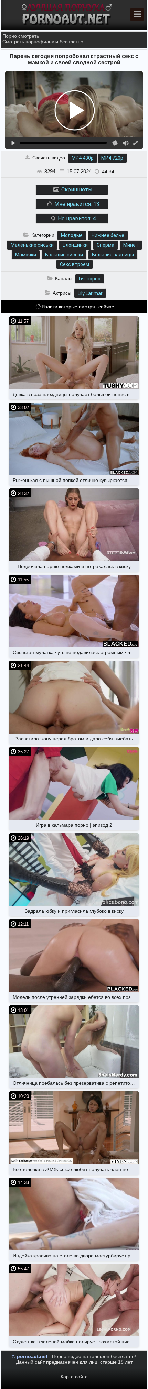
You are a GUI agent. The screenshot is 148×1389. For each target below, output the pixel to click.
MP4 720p (112, 158)
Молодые (72, 235)
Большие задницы (113, 254)
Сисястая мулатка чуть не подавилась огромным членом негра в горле (76, 652)
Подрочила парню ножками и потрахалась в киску (74, 566)
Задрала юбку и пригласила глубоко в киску (74, 911)
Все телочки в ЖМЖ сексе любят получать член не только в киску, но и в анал (76, 1169)
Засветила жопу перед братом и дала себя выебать (74, 738)
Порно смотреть (20, 36)
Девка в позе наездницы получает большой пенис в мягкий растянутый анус (76, 394)
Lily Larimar (90, 293)
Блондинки (75, 245)
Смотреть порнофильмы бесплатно (42, 41)
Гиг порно (90, 279)
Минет (130, 245)
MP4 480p (83, 158)
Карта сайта (74, 1376)
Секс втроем (74, 264)
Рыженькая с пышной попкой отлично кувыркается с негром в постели (76, 480)
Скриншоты (76, 189)
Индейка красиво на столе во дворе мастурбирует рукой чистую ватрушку (76, 1255)
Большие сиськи (64, 254)
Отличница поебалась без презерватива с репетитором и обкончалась (76, 1083)
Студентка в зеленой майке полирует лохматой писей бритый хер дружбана (76, 1341)
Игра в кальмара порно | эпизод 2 (74, 825)
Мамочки (25, 254)
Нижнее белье (108, 235)
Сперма (105, 245)
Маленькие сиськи (32, 245)
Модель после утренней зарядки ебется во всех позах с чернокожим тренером (76, 997)
